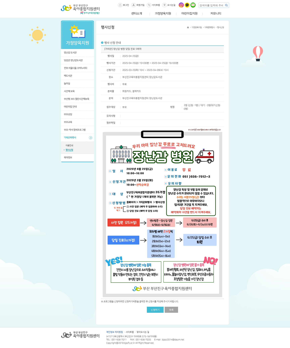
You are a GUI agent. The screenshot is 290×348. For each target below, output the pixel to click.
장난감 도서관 (70, 52)
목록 (171, 310)
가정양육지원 (163, 13)
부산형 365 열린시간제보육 (76, 99)
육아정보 (68, 157)
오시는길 (171, 5)
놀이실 (67, 83)
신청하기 (155, 310)
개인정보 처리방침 (114, 332)
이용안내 (69, 145)
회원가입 (140, 5)
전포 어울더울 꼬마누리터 (75, 68)
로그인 (126, 5)
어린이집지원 (189, 13)
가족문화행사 (70, 137)
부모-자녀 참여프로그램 (74, 130)
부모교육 (68, 122)
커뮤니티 (215, 13)
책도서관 (68, 75)
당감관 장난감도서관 (73, 60)
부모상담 (68, 114)
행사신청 (69, 150)
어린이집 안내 (70, 106)
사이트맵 (156, 5)
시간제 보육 (69, 91)
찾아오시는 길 (143, 332)
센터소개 (136, 13)
